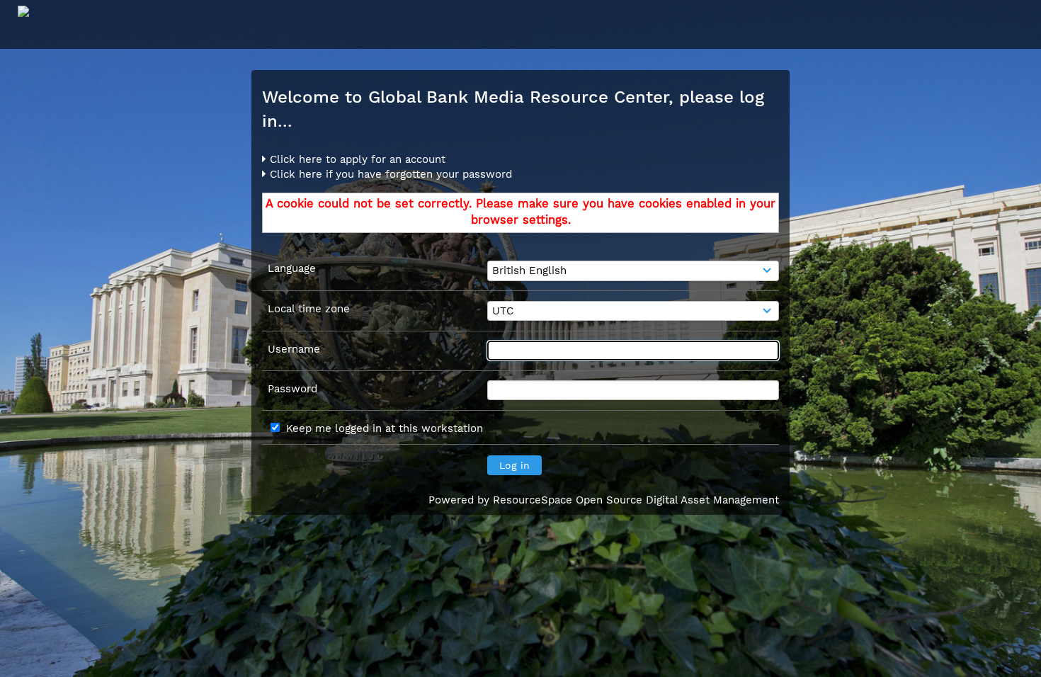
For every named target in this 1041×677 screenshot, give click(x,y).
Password (292, 388)
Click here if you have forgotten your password (389, 174)
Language (292, 268)
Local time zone (309, 308)
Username (294, 349)
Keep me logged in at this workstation (384, 428)
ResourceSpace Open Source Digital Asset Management (636, 500)
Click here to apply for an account (355, 159)
